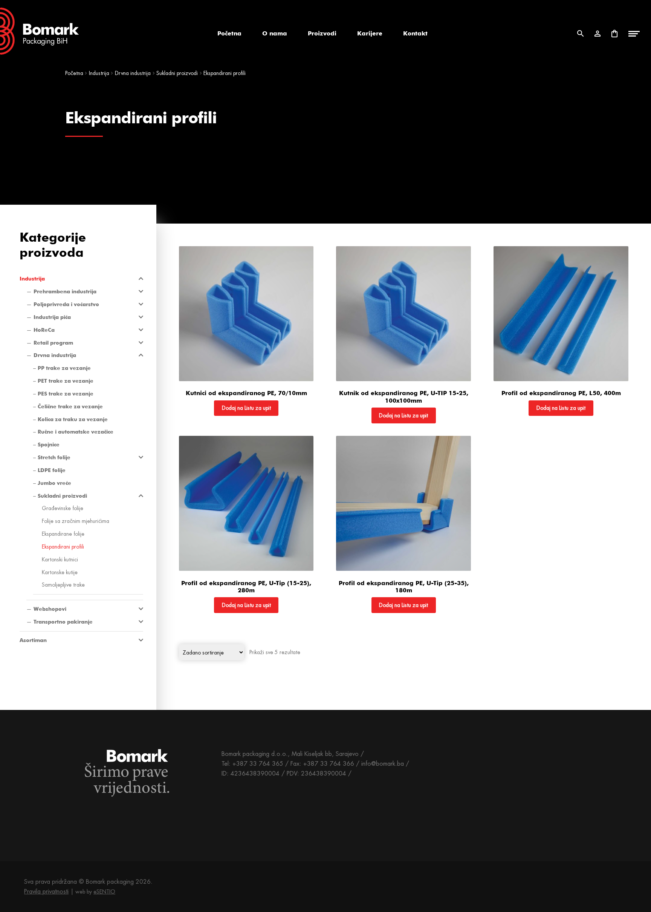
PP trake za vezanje (64, 368)
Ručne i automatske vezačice (75, 432)
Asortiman (33, 640)
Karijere (369, 33)
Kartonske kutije (60, 572)
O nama (274, 33)
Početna (229, 33)
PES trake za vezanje (65, 394)
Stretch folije (54, 457)
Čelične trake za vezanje (70, 406)
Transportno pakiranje (63, 622)
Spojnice (49, 444)
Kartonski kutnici (60, 559)
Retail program (53, 343)
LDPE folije (52, 470)
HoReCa (44, 330)
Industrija (99, 73)
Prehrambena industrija (65, 291)
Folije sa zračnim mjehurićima (75, 521)
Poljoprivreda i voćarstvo (66, 304)
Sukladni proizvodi (177, 73)
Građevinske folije (62, 508)
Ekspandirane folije (63, 533)
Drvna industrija (133, 73)
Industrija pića (52, 317)
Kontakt (415, 33)
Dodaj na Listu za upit (246, 408)
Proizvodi (322, 33)
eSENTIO (104, 891)
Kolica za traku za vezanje (73, 419)
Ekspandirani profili (63, 546)
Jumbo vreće (54, 483)
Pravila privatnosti (46, 891)
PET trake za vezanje (65, 381)
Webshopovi (50, 609)
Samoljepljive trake (63, 584)
